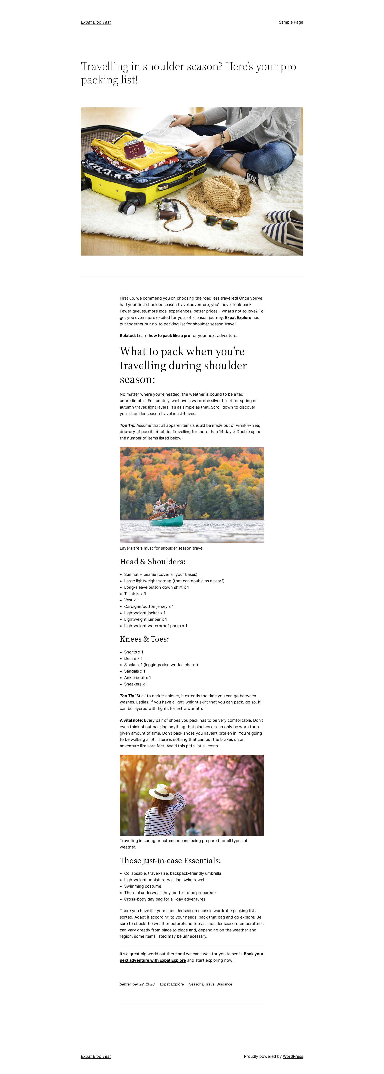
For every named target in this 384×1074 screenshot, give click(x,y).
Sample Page (291, 22)
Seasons (196, 984)
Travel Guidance (218, 984)
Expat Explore (238, 317)
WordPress (293, 1056)
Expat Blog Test (96, 22)
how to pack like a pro (169, 335)
